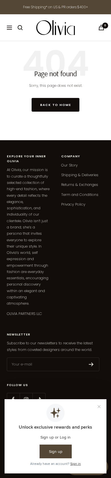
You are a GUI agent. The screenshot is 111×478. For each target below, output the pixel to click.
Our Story (69, 165)
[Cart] (101, 27)
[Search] (20, 27)
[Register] (91, 364)
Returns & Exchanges (79, 184)
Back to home (55, 105)
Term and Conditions (79, 194)
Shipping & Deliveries (79, 175)
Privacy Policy (73, 204)
